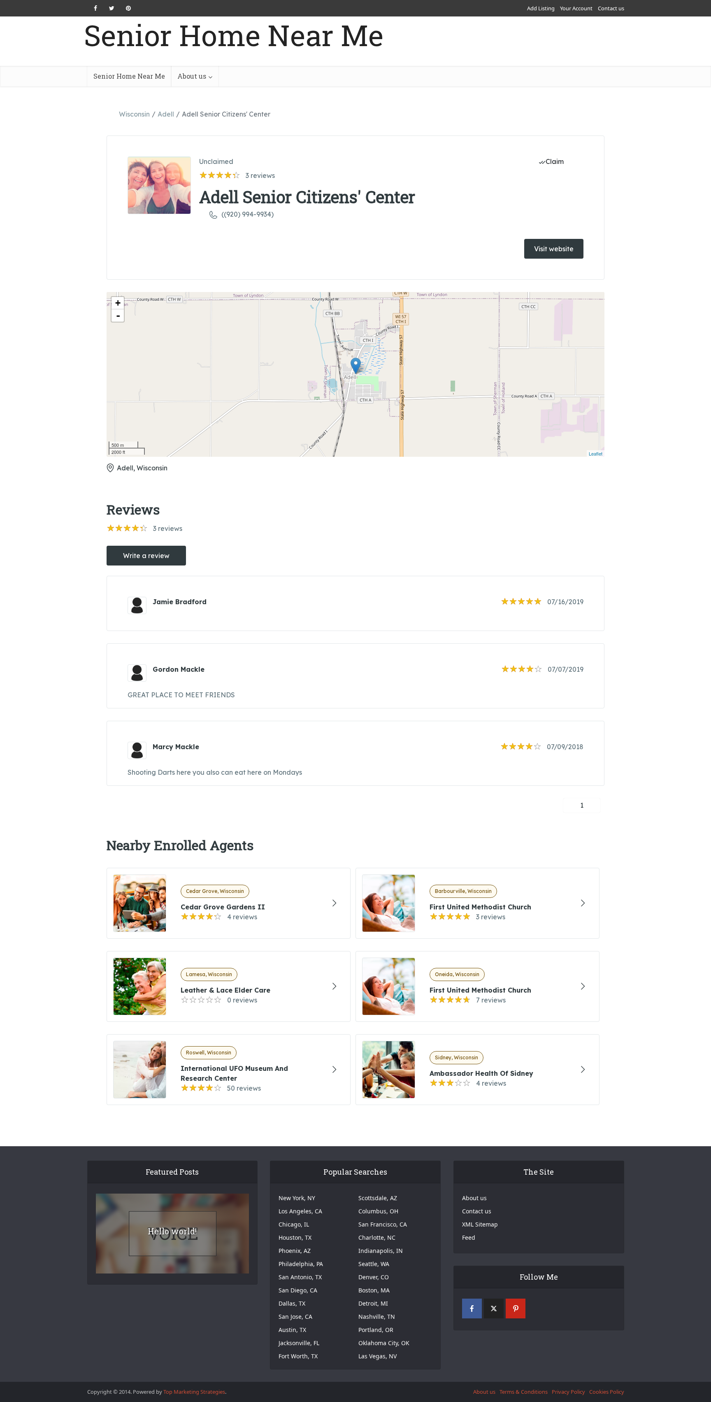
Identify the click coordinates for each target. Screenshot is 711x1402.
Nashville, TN (376, 1316)
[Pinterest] (515, 1308)
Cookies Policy (606, 1391)
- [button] (118, 315)
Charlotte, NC (376, 1237)
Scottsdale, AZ (377, 1198)
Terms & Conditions (524, 1391)
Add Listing (541, 8)
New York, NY (297, 1198)
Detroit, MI (373, 1303)
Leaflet (595, 453)
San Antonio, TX (300, 1277)
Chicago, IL (294, 1224)
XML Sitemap (480, 1224)
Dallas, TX (292, 1303)
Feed (468, 1237)
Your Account (576, 8)
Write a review (146, 555)
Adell (166, 114)
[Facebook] (472, 1308)
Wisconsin (134, 114)
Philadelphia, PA (301, 1264)
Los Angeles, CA (300, 1211)
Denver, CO (373, 1277)
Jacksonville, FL (299, 1343)
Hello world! (172, 1231)
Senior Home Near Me (233, 35)
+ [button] (118, 303)
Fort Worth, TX (298, 1356)
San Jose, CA (295, 1316)
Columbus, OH (378, 1211)
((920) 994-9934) (247, 214)
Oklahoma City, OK (383, 1343)
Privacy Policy (568, 1391)
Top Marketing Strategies (194, 1391)
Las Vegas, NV (377, 1356)
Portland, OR (375, 1330)
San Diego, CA (298, 1290)
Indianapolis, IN (380, 1251)
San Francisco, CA (382, 1224)
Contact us (611, 8)
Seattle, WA (373, 1264)
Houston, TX (295, 1237)
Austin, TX (292, 1330)
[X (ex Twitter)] (494, 1308)
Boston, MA (374, 1290)
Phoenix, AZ (295, 1251)
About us (191, 76)
